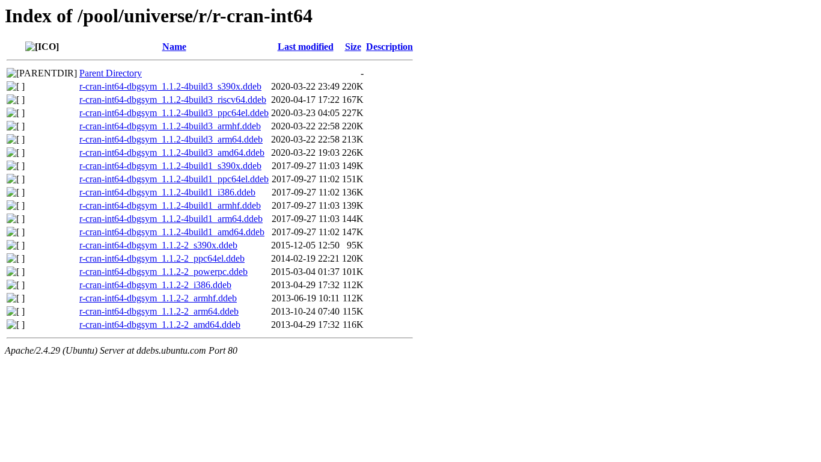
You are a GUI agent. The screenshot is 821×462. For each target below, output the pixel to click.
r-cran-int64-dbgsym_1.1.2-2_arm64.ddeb (159, 311)
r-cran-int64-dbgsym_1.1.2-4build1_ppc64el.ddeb (174, 179)
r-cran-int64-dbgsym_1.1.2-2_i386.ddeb (155, 285)
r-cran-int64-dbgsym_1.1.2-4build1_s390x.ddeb (170, 166)
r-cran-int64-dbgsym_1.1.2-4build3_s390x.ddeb (170, 86)
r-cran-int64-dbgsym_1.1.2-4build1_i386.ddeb (167, 192)
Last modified (306, 47)
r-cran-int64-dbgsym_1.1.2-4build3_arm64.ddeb (171, 139)
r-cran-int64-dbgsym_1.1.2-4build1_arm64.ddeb (171, 219)
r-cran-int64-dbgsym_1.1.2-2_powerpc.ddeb (163, 271)
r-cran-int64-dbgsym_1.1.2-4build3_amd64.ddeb (171, 152)
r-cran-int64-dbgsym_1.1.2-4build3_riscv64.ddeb (172, 99)
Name (174, 47)
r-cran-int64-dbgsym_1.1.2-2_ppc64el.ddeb (162, 258)
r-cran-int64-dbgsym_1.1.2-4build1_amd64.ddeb (171, 232)
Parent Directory (110, 73)
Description (389, 47)
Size (353, 47)
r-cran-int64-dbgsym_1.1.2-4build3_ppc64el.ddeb (174, 113)
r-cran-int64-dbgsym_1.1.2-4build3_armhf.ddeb (170, 126)
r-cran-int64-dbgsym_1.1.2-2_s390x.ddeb (158, 245)
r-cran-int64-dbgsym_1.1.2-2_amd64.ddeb (159, 324)
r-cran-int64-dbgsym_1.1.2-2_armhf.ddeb (158, 298)
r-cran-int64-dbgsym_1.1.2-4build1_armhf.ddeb (170, 205)
